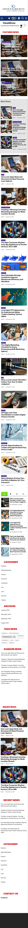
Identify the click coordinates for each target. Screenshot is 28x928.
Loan (3, 65)
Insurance (4, 579)
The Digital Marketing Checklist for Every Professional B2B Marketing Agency (12, 348)
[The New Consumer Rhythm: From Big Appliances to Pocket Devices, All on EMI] (6, 142)
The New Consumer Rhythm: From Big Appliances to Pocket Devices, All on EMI (19, 143)
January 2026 (5, 610)
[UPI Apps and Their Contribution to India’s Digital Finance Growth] (14, 399)
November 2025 (6, 614)
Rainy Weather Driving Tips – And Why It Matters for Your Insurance (13, 480)
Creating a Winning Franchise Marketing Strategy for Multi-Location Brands (12, 48)
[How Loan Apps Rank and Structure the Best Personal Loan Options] (6, 112)
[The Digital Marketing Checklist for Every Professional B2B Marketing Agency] (14, 332)
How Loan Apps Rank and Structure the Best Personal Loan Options (13, 70)
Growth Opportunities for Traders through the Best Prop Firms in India (13, 447)
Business (4, 273)
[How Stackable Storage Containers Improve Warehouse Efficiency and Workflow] (14, 262)
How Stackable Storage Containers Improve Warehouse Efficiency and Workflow (12, 278)
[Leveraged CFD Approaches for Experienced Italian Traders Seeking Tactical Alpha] (14, 297)
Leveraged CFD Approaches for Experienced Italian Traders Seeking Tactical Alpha (12, 313)
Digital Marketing (6, 41)
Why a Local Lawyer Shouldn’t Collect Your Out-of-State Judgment (13, 382)
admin (3, 54)
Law (2, 377)
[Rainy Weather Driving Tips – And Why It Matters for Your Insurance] (14, 465)
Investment (4, 443)
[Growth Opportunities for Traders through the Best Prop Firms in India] (14, 432)
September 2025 (6, 618)
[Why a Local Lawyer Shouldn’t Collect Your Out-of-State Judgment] (14, 366)
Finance (15, 137)
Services (3, 342)
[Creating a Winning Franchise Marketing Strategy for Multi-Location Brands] (20, 27)
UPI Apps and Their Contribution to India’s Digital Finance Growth (13, 415)
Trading (3, 307)
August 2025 (5, 623)
